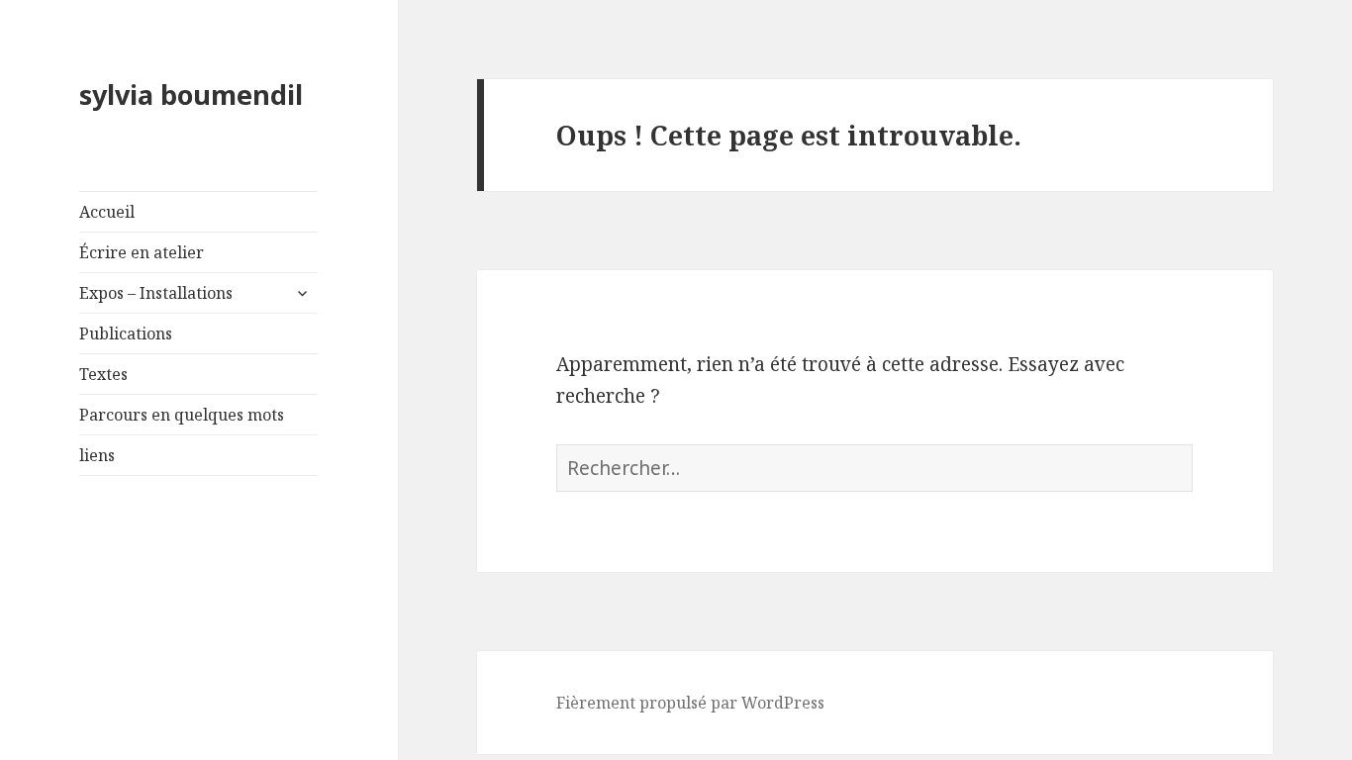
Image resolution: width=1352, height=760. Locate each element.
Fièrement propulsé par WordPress (690, 702)
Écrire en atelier (141, 252)
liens (97, 455)
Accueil (107, 212)
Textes (103, 374)
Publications (125, 333)
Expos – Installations (156, 293)
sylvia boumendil (191, 94)
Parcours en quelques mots (181, 415)
